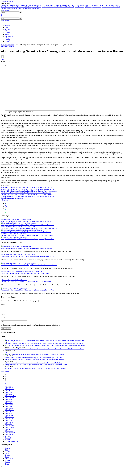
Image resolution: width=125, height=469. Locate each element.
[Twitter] (5, 376)
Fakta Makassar (9, 410)
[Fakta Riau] (5, 10)
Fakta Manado (9, 427)
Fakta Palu (8, 429)
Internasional (9, 36)
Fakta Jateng (8, 399)
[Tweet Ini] (6, 206)
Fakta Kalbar (9, 387)
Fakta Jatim (8, 401)
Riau (6, 27)
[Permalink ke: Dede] (2, 58)
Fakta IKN (8, 390)
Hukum (7, 34)
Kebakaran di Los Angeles (14, 198)
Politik (7, 31)
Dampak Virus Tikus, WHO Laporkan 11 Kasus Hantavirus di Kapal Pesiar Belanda (27, 194)
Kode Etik (8, 438)
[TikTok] (5, 384)
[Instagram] (5, 378)
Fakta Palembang (10, 425)
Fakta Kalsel (8, 406)
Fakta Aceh (8, 392)
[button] (20, 12)
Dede (2, 59)
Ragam (7, 41)
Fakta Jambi (8, 413)
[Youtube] (5, 380)
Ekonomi (7, 33)
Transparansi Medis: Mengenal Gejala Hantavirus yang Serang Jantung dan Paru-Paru (27, 196)
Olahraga (7, 40)
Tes (43, 7)
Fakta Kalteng (9, 408)
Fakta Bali (8, 411)
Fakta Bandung (9, 397)
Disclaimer (8, 436)
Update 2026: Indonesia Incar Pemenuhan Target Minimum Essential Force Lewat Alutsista (29, 191)
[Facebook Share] (5, 203)
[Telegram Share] (5, 210)
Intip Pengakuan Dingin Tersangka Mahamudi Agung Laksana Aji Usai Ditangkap (26, 187)
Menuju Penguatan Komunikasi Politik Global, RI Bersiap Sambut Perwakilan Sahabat (27, 189)
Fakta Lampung (9, 417)
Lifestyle (7, 38)
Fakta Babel (8, 424)
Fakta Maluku (9, 420)
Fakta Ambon (9, 431)
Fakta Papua (8, 394)
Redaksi (7, 439)
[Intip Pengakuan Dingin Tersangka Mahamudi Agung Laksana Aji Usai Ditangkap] (16, 219)
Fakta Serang (9, 415)
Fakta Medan (9, 404)
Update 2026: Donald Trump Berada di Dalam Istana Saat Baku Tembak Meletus (26, 193)
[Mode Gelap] (1, 14)
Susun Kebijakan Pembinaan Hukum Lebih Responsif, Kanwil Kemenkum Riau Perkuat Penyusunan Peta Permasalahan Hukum (44, 349)
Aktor (3, 198)
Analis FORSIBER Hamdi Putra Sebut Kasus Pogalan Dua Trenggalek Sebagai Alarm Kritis (72, 7)
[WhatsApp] (5, 382)
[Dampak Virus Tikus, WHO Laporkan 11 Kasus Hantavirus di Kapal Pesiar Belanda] (14, 233)
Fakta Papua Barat (10, 396)
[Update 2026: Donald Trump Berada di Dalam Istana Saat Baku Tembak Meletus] (21, 230)
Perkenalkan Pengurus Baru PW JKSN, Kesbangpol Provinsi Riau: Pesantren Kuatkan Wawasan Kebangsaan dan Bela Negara (40, 5)
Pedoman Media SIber (11, 441)
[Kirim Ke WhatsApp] (5, 212)
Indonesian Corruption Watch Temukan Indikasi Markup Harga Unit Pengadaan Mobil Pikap (33, 363)
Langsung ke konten (7, 1)
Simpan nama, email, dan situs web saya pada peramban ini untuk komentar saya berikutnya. (31, 325)
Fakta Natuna (9, 434)
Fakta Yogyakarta (10, 432)
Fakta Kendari (9, 422)
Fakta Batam (8, 403)
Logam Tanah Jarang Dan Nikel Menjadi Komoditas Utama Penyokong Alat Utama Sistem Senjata (35, 368)
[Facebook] (5, 375)
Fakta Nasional (9, 389)
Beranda (7, 25)
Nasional (7, 29)
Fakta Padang (9, 418)
